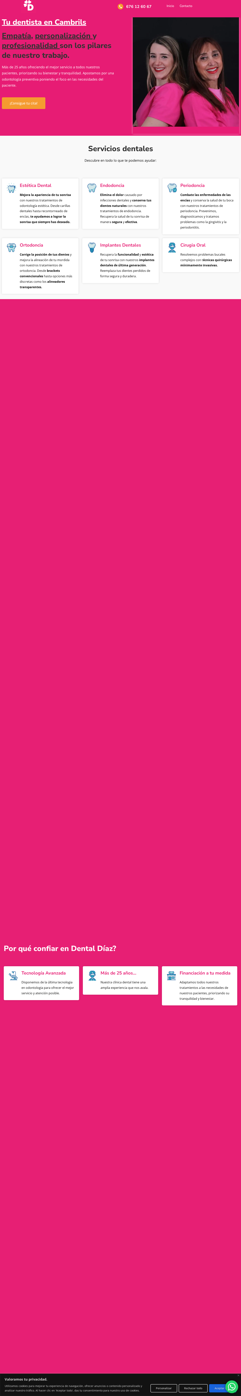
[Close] (238, 1375)
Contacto (186, 6)
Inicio (170, 6)
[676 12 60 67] (120, 6)
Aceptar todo (223, 1388)
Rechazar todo (193, 1388)
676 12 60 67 (139, 6)
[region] (120, 1385)
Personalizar (164, 1388)
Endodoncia (112, 185)
